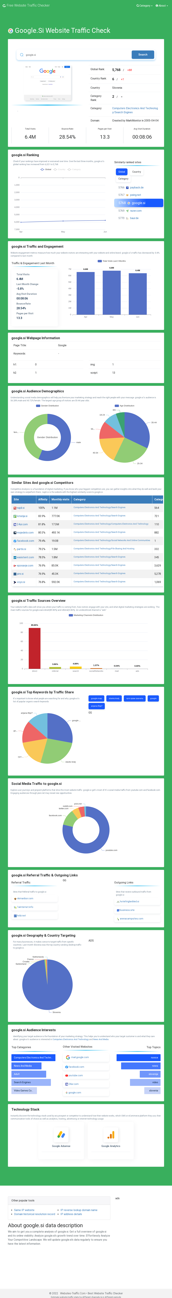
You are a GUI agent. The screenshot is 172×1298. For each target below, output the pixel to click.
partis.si (21, 549)
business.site (127, 910)
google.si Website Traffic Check (62, 30)
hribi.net (21, 915)
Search (142, 54)
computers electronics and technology (71, 1039)
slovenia (153, 1090)
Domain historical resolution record (34, 1214)
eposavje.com (24, 565)
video (155, 1082)
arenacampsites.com (131, 918)
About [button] (162, 5)
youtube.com (76, 1075)
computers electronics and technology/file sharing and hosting (104, 548)
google (153, 698)
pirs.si (20, 573)
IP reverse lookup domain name (78, 1210)
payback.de (137, 187)
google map (96, 698)
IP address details (71, 1214)
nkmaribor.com (25, 898)
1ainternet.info (25, 907)
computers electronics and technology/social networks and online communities (112, 540)
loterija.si (21, 516)
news (155, 1065)
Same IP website (24, 1210)
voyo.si (20, 582)
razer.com (136, 210)
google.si (138, 203)
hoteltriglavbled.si (129, 901)
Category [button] (144, 5)
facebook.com (25, 540)
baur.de (134, 218)
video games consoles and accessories (36, 1090)
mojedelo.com (25, 532)
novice (154, 1057)
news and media (101, 1039)
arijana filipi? (96, 706)
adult (17, 1074)
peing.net (135, 195)
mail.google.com (80, 1057)
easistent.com (25, 557)
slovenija (153, 1074)
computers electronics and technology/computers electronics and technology (111, 524)
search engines (22, 1082)
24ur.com (22, 524)
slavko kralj (114, 698)
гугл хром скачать (134, 698)
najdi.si (20, 507)
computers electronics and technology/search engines (99, 507)
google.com (75, 1092)
